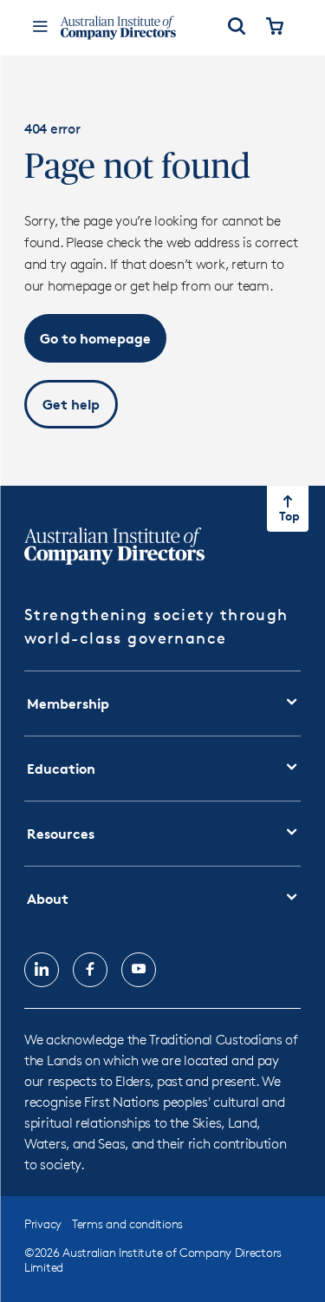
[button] (95, 338)
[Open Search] (237, 28)
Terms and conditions (127, 1223)
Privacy (43, 1223)
